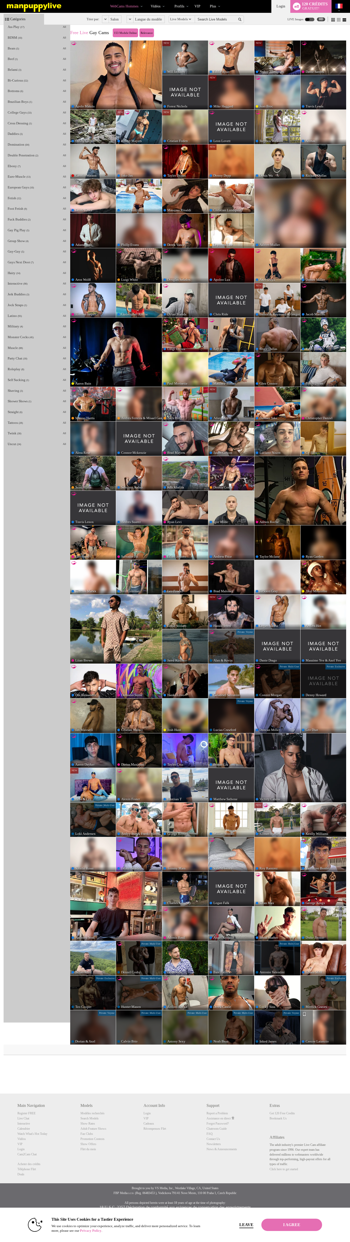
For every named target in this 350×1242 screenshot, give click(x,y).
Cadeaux (148, 1123)
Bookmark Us (278, 1118)
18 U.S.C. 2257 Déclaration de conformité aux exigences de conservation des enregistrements (175, 1207)
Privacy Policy (90, 1231)
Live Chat (23, 1118)
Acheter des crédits (28, 1164)
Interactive (23, 1123)
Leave (246, 1225)
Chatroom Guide (217, 1128)
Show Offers (88, 1144)
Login (280, 6)
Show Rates (87, 1123)
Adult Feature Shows (93, 1128)
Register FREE (26, 1113)
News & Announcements (222, 1149)
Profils (179, 6)
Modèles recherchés (92, 1113)
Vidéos (155, 6)
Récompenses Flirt (154, 1128)
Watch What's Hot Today (32, 1134)
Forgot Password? (218, 1123)
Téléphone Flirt (26, 1169)
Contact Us (213, 1139)
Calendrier (23, 1128)
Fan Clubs (86, 1134)
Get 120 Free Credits (282, 1113)
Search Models (89, 1118)
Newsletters (214, 1144)
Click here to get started (284, 1169)
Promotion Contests (92, 1139)
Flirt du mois (88, 1149)
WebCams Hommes (124, 6)
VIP (197, 6)
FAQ (210, 1134)
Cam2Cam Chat (27, 1154)
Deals (20, 1174)
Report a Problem (217, 1113)
